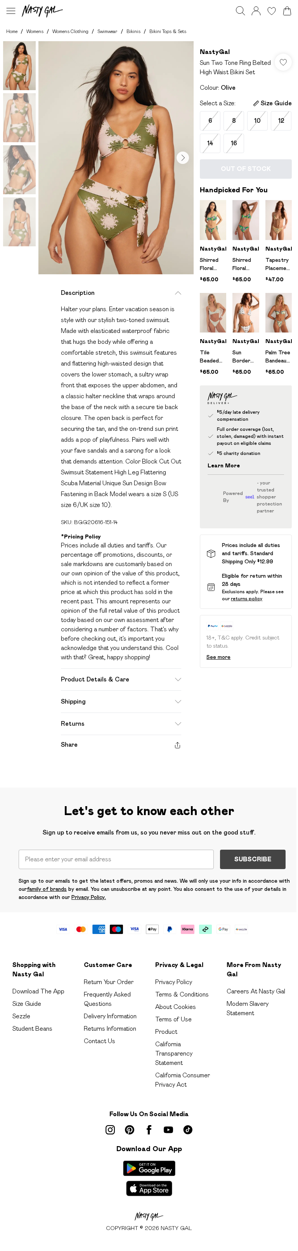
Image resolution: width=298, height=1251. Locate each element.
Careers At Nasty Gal (256, 991)
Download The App (38, 991)
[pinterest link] (129, 1129)
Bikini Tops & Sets (167, 31)
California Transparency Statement (173, 1053)
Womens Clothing (70, 31)
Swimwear (107, 31)
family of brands (47, 889)
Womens (34, 31)
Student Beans (32, 1028)
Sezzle (21, 1016)
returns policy (246, 598)
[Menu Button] (11, 11)
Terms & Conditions (182, 994)
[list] (116, 157)
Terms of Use (173, 1019)
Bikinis (133, 31)
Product (166, 1031)
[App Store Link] (149, 1178)
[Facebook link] (149, 1129)
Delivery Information (110, 1016)
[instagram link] (110, 1129)
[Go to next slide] (183, 158)
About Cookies (175, 1007)
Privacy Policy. (88, 897)
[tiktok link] (187, 1129)
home (11, 31)
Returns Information (110, 1028)
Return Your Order (108, 982)
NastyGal (215, 52)
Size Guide (26, 1003)
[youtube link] (168, 1129)
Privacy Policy (173, 982)
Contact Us (99, 1041)
